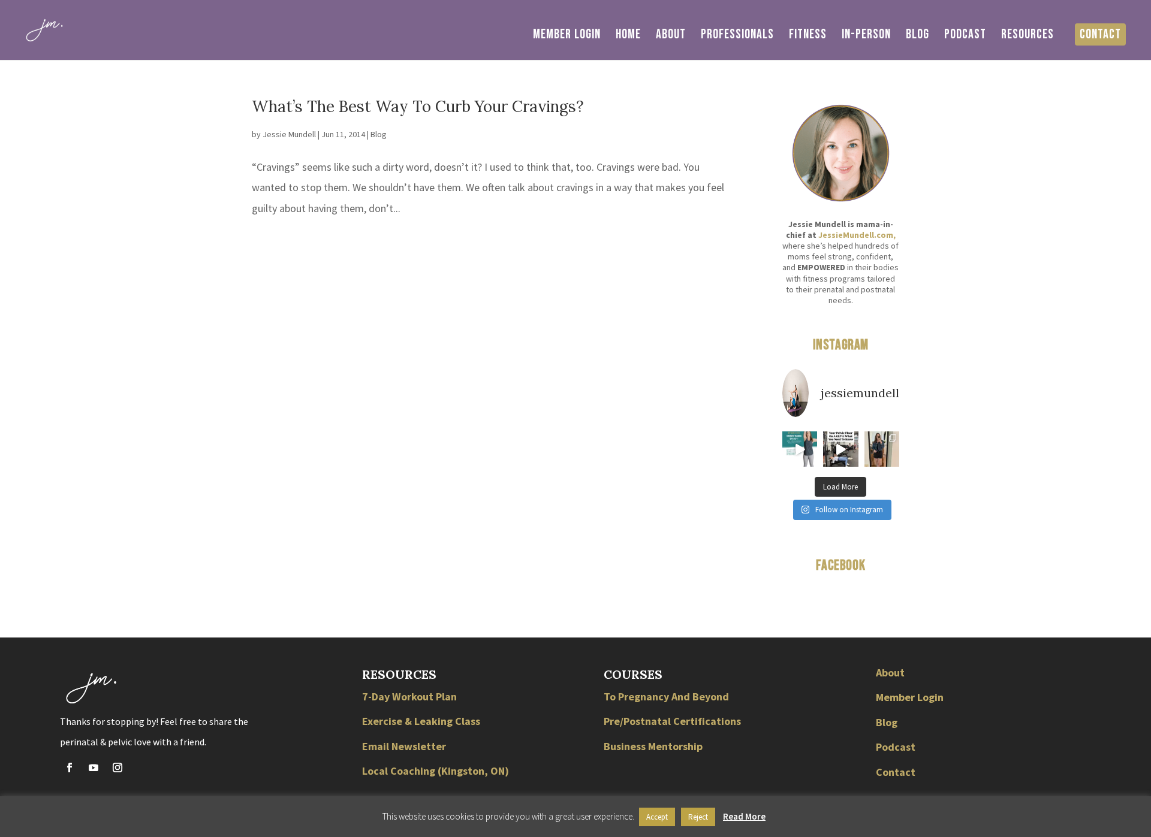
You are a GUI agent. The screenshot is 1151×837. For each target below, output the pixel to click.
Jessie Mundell (289, 134)
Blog (917, 37)
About (671, 37)
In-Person (866, 37)
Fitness (808, 37)
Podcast (965, 37)
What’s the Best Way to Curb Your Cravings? (418, 106)
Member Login (567, 37)
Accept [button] (657, 817)
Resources (1027, 37)
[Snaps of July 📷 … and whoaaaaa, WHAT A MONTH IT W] (881, 448)
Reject (698, 817)
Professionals (737, 37)
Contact (1100, 34)
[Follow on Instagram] (117, 767)
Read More (744, 816)
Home (628, 37)
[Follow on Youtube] (93, 767)
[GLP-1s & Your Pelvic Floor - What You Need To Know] (840, 448)
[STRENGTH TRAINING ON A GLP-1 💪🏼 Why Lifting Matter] (799, 448)
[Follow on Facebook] (69, 767)
